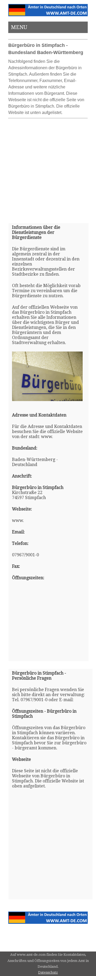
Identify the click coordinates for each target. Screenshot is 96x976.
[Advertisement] (48, 169)
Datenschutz (48, 972)
